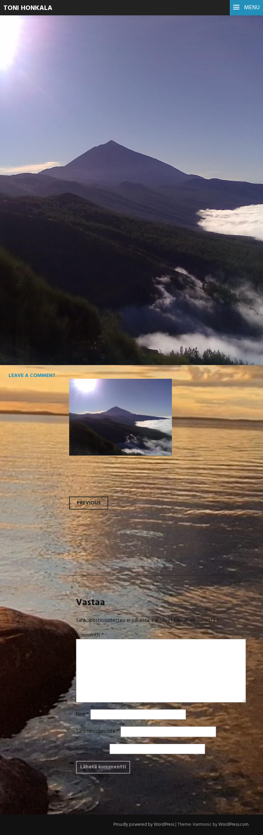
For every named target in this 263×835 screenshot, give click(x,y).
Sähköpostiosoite (97, 731)
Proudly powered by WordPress (143, 824)
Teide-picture (54, 121)
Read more (30, 146)
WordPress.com (233, 824)
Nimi (82, 714)
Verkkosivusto (92, 749)
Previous (89, 503)
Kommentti (90, 635)
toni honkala (27, 8)
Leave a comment (32, 376)
